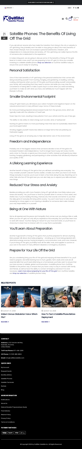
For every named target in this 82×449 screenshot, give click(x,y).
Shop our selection (44, 62)
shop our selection (20, 273)
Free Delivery (5, 411)
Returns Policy (6, 415)
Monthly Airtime (6, 375)
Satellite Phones (6, 379)
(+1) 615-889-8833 (15, 354)
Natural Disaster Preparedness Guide (14, 407)
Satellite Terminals (7, 382)
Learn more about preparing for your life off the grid (37, 271)
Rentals (3, 386)
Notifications (5, 400)
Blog (2, 390)
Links (69, 8)
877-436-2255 (18, 351)
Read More (4, 322)
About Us (4, 403)
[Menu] (63, 18)
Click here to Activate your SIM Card (40, 2)
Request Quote (6, 371)
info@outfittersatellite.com (15, 358)
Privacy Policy (5, 418)
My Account (5, 367)
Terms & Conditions (8, 422)
